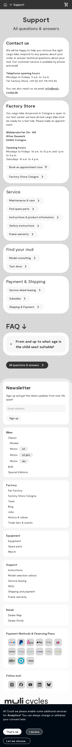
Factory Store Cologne (27, 176)
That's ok (12, 731)
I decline (34, 731)
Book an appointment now (28, 167)
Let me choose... (16, 741)
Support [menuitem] (25, 4)
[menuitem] (5, 4)
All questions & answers (27, 365)
